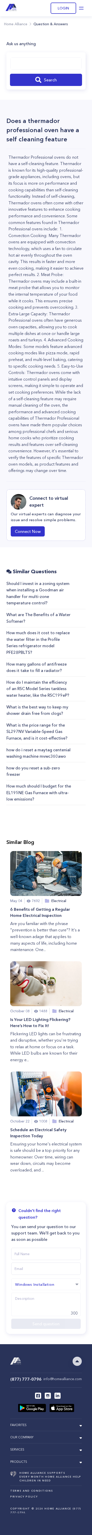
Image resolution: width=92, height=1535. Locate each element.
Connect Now (28, 531)
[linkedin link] (57, 1396)
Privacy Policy (24, 1496)
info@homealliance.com (62, 1379)
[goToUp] (77, 1361)
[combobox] (46, 63)
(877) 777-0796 (25, 1379)
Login (63, 8)
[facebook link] (38, 1396)
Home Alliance (15, 24)
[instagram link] (48, 1396)
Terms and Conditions (31, 1490)
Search (50, 79)
